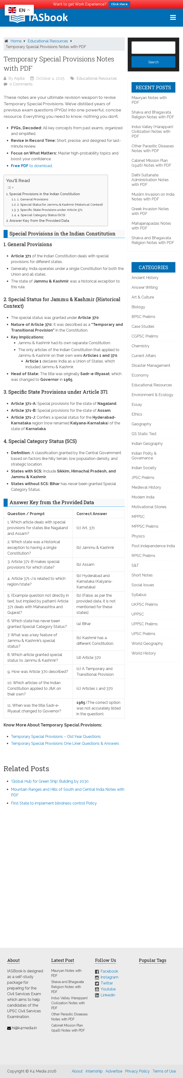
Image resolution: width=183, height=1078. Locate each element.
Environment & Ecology (152, 394)
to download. (32, 166)
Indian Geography (147, 443)
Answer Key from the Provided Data (39, 221)
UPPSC (138, 614)
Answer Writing (145, 287)
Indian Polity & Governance (144, 455)
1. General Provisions (32, 199)
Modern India (143, 497)
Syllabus (139, 594)
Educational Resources (48, 41)
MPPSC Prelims (145, 526)
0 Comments (21, 84)
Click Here (119, 4)
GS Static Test (144, 434)
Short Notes (142, 575)
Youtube (108, 989)
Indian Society (144, 468)
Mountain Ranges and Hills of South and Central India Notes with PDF (67, 792)
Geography (141, 424)
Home (15, 41)
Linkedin (108, 995)
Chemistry (140, 346)
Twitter (107, 983)
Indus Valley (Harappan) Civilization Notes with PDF (152, 131)
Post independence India (153, 546)
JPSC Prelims (143, 477)
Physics (138, 536)
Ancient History (145, 277)
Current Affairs (144, 355)
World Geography (147, 643)
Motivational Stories (149, 507)
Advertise (114, 1071)
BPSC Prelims (143, 316)
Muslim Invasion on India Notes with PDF (153, 196)
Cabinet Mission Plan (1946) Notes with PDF (151, 163)
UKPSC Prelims (145, 604)
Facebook (109, 971)
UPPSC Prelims (145, 624)
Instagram (109, 977)
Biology (138, 307)
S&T (135, 565)
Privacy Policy (137, 1071)
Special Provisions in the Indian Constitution (44, 194)
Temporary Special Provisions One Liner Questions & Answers (65, 743)
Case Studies (143, 326)
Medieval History (146, 487)
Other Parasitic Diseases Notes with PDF (153, 148)
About (77, 1071)
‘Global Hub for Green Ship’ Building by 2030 (50, 781)
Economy (140, 375)
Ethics (137, 414)
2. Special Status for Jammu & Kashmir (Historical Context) (60, 204)
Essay (137, 404)
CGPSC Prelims (145, 336)
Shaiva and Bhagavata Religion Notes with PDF (153, 114)
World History (144, 653)
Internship (94, 1071)
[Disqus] (64, 873)
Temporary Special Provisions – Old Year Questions (56, 736)
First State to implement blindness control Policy (54, 803)
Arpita (19, 78)
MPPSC (138, 516)
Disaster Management (151, 365)
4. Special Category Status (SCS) (41, 215)
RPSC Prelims (143, 555)
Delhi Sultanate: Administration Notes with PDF (150, 180)
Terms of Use (164, 1071)
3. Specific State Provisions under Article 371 (50, 210)
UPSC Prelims (143, 633)
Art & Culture (143, 297)
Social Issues (143, 585)
